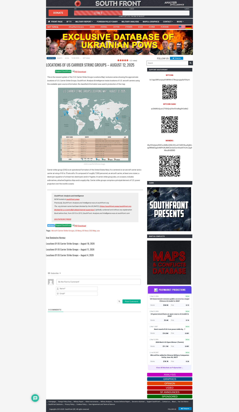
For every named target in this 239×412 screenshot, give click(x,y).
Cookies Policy (81, 404)
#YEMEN (128, 27)
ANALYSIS (170, 374)
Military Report (83, 21)
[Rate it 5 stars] (127, 60)
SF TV (68, 21)
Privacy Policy (69, 404)
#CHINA (152, 27)
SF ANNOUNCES (169, 392)
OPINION (169, 383)
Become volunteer (138, 402)
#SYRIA (116, 27)
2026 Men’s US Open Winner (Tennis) (170, 342)
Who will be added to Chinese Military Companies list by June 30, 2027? (169, 356)
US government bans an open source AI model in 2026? (170, 315)
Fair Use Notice (183, 402)
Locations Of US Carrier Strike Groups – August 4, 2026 (70, 255)
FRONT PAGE (56, 21)
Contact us (166, 402)
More (179, 21)
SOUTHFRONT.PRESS (62, 219)
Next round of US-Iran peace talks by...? (169, 329)
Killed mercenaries (92, 402)
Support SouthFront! (153, 402)
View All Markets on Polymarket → (169, 368)
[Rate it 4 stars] (125, 60)
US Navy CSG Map (89, 231)
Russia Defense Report (122, 402)
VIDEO (170, 387)
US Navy (78, 231)
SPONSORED (170, 396)
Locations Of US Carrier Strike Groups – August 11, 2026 (70, 249)
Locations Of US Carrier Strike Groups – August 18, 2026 (70, 243)
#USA (140, 27)
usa (98, 231)
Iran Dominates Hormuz (55, 237)
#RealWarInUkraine (76, 27)
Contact (167, 21)
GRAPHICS (51, 58)
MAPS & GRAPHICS (151, 21)
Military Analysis (130, 21)
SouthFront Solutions (55, 404)
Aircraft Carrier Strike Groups (62, 231)
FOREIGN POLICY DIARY (107, 21)
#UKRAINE (165, 27)
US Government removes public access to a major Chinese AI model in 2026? (169, 300)
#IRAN (92, 27)
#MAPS (59, 58)
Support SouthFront (63, 71)
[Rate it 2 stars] (121, 60)
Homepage (52, 402)
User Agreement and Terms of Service (102, 404)
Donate (58, 12)
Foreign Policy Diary (64, 402)
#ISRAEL (103, 27)
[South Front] (119, 3)
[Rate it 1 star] (118, 60)
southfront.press (72, 199)
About (174, 402)
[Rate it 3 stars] (123, 60)
